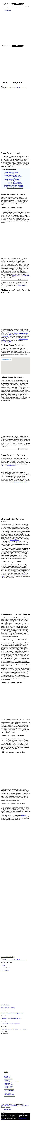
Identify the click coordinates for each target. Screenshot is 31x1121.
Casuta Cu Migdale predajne (11, 173)
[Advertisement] (15, 27)
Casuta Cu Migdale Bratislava (14, 176)
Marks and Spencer (9, 1086)
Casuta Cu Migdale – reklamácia (15, 188)
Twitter (11, 576)
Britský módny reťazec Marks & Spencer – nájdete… (14, 1029)
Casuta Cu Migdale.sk (7, 341)
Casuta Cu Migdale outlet (13, 181)
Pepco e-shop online (9, 1089)
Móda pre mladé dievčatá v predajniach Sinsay (12, 1013)
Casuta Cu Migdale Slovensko (12, 175)
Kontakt (8, 1107)
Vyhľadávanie (7, 10)
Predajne (6, 1074)
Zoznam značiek (5, 1105)
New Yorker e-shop (9, 1094)
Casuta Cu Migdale (14, 540)
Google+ (3, 576)
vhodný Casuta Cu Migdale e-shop (20, 275)
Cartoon (3, 965)
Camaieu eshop (8, 1087)
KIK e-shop (7, 1080)
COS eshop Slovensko (9, 1096)
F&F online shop (8, 1079)
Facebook (24, 574)
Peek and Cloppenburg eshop (11, 1082)
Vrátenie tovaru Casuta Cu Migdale (13, 186)
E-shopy (6, 1073)
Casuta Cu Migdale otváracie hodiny (14, 185)
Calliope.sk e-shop (8, 1084)
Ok (19, 1118)
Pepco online (7, 1077)
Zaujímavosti (7, 1076)
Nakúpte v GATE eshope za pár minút (10, 1023)
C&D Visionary (5, 970)
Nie (21, 1118)
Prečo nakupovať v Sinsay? (7, 1007)
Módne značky (9, 1104)
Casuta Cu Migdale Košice (14, 178)
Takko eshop (7, 1083)
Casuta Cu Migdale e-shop (11, 172)
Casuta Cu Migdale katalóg (11, 179)
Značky (12, 957)
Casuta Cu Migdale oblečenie (14, 183)
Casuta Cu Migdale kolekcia (14, 182)
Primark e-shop (7, 1093)
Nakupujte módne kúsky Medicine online (11, 1018)
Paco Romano (7, 1091)
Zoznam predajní (14, 1105)
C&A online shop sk (9, 1090)
